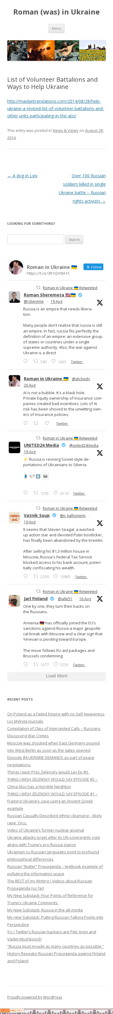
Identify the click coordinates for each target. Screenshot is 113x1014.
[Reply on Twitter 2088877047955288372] (27, 664)
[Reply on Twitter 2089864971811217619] (27, 492)
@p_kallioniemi (73, 515)
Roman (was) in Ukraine (56, 12)
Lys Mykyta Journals (25, 721)
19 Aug (56, 301)
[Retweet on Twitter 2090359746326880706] (37, 423)
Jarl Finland (36, 598)
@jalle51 (65, 598)
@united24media (84, 445)
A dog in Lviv (22, 175)
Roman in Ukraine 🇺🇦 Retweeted (70, 287)
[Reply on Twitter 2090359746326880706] (27, 423)
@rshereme (34, 301)
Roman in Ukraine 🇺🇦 (46, 378)
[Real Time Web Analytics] (12, 1011)
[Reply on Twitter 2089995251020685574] (27, 576)
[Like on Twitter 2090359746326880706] (49, 423)
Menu (56, 28)
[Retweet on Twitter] (38, 287)
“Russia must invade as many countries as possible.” (55, 946)
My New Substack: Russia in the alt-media (45, 910)
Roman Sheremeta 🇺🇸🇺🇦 (50, 295)
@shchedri (81, 378)
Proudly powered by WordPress (34, 997)
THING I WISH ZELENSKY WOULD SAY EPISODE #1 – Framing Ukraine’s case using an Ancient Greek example (52, 801)
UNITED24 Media (41, 445)
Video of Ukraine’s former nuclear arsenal (45, 830)
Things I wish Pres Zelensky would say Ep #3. (48, 772)
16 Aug (85, 598)
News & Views (65, 130)
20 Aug (30, 385)
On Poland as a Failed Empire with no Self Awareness (56, 714)
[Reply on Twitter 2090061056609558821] (27, 361)
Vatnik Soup (37, 515)
